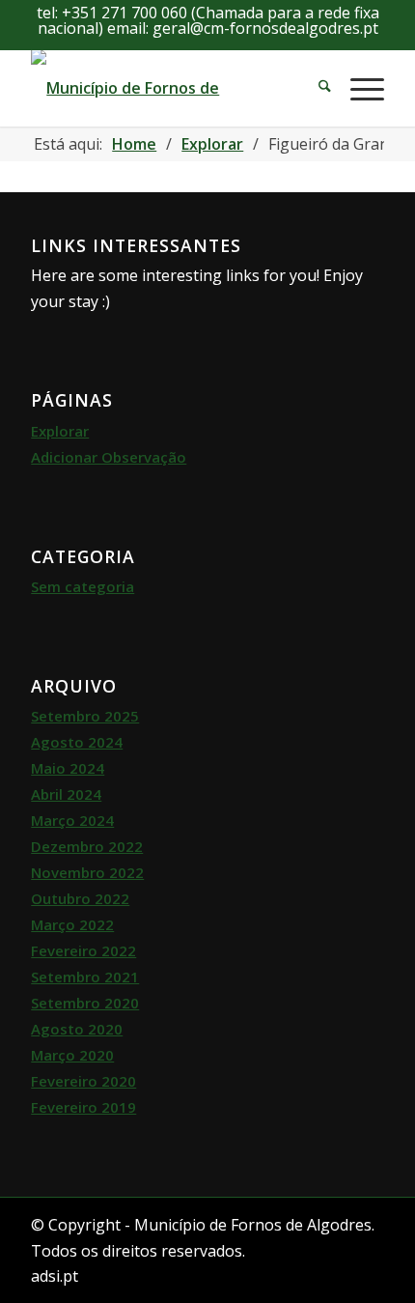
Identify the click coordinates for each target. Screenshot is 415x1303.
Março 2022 (72, 924)
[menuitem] (315, 88)
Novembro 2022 (87, 872)
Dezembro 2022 (87, 846)
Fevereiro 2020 (83, 1081)
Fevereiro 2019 (83, 1107)
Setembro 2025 (85, 715)
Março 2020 (72, 1054)
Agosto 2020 (77, 1028)
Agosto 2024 (77, 741)
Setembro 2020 (85, 1002)
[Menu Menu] (357, 88)
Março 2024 (72, 820)
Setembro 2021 (85, 976)
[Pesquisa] (315, 88)
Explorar (60, 430)
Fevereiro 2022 (83, 950)
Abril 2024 (66, 794)
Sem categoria (82, 586)
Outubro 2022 (80, 898)
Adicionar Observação (108, 457)
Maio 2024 (67, 768)
